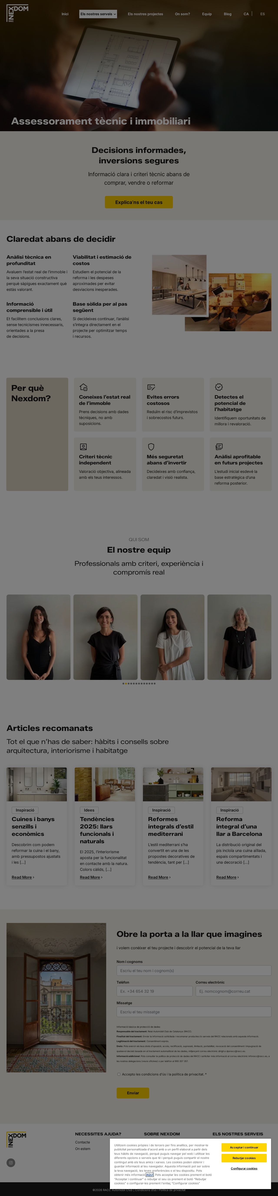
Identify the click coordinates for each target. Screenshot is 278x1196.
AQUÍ (149, 1174)
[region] (190, 1163)
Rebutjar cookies (244, 1158)
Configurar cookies (244, 1168)
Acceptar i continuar (244, 1147)
